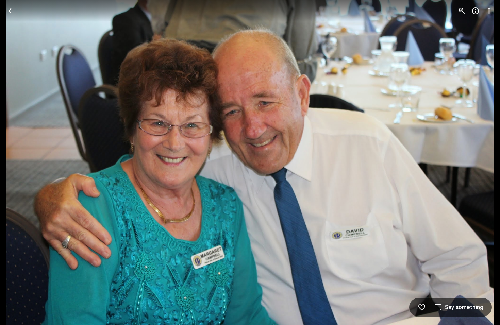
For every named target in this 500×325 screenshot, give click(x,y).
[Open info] (475, 11)
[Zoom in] (462, 11)
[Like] (422, 307)
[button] (19, 162)
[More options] (489, 11)
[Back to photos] (11, 11)
